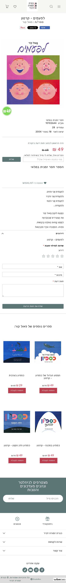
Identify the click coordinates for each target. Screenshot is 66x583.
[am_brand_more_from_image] (48, 352)
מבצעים (17, 524)
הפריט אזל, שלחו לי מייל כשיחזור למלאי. (44, 155)
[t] (24, 569)
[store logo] (32, 5)
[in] (36, 569)
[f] (41, 569)
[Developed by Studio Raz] (36, 579)
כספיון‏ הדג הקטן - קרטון (17, 445)
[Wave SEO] (59, 579)
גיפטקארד (47, 524)
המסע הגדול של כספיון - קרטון (47, 377)
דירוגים (60, 233)
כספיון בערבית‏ (16, 375)
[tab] (33, 233)
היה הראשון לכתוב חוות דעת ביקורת (46, 143)
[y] (30, 569)
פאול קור (28, 22)
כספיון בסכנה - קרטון (48, 445)
